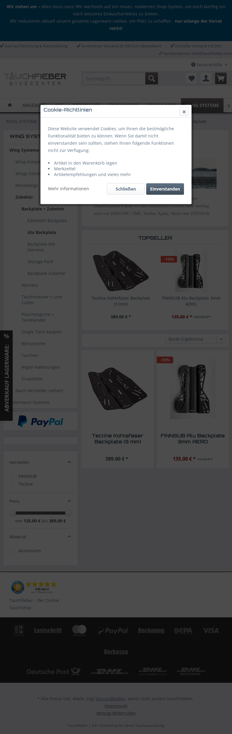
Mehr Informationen (68, 188)
